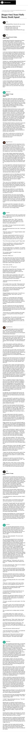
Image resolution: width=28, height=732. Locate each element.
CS (19, 26)
